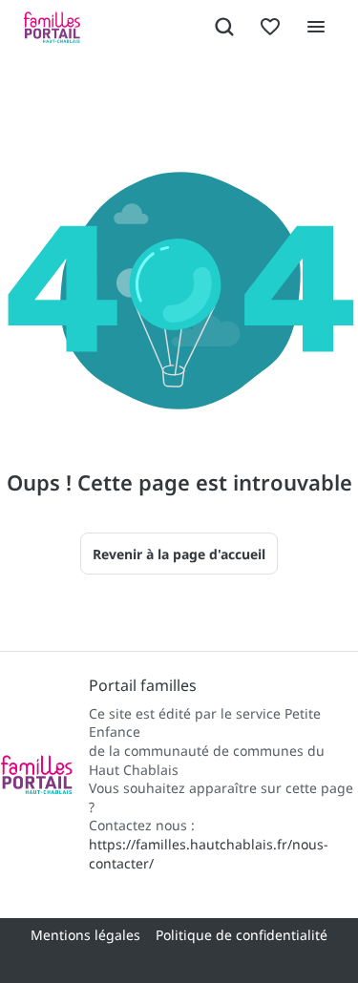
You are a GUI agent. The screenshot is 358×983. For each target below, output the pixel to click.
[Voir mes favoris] (270, 26)
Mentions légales (85, 935)
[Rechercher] (224, 27)
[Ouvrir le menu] (316, 27)
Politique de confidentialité (241, 935)
